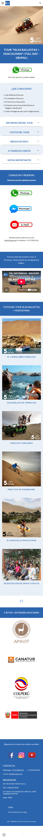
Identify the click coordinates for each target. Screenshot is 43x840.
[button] (2, 3)
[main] (21, 54)
